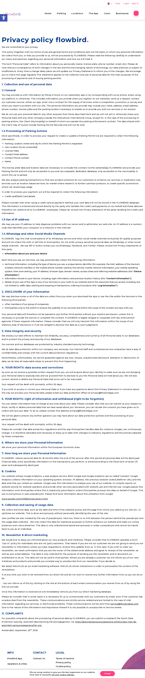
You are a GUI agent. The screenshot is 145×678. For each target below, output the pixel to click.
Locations (77, 13)
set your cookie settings (63, 675)
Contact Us (39, 658)
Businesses (122, 13)
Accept (107, 673)
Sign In (135, 3)
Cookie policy (63, 666)
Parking (61, 13)
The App (93, 13)
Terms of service (65, 658)
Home (48, 13)
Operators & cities (17, 664)
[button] (3, 17)
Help (117, 3)
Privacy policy (63, 662)
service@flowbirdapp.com (124, 604)
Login (126, 3)
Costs (107, 13)
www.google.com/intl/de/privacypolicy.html (25, 499)
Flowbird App (14, 658)
